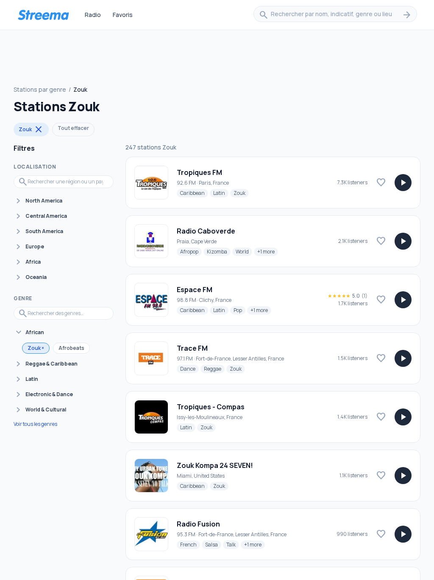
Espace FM (194, 289)
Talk (232, 544)
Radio (93, 15)
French (190, 544)
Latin (220, 193)
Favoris (123, 15)
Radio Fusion (198, 524)
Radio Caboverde (206, 231)
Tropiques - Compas (211, 406)
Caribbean (194, 193)
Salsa (213, 544)
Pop (239, 310)
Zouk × (36, 348)
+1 (267, 251)
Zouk (31, 129)
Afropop (191, 251)
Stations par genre (40, 89)
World (244, 251)
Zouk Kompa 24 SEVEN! (215, 465)
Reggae (214, 368)
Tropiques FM (199, 172)
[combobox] (335, 15)
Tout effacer (73, 128)
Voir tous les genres (35, 424)
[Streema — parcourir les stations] (43, 15)
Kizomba (219, 251)
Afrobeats (71, 348)
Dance (189, 368)
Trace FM (192, 348)
